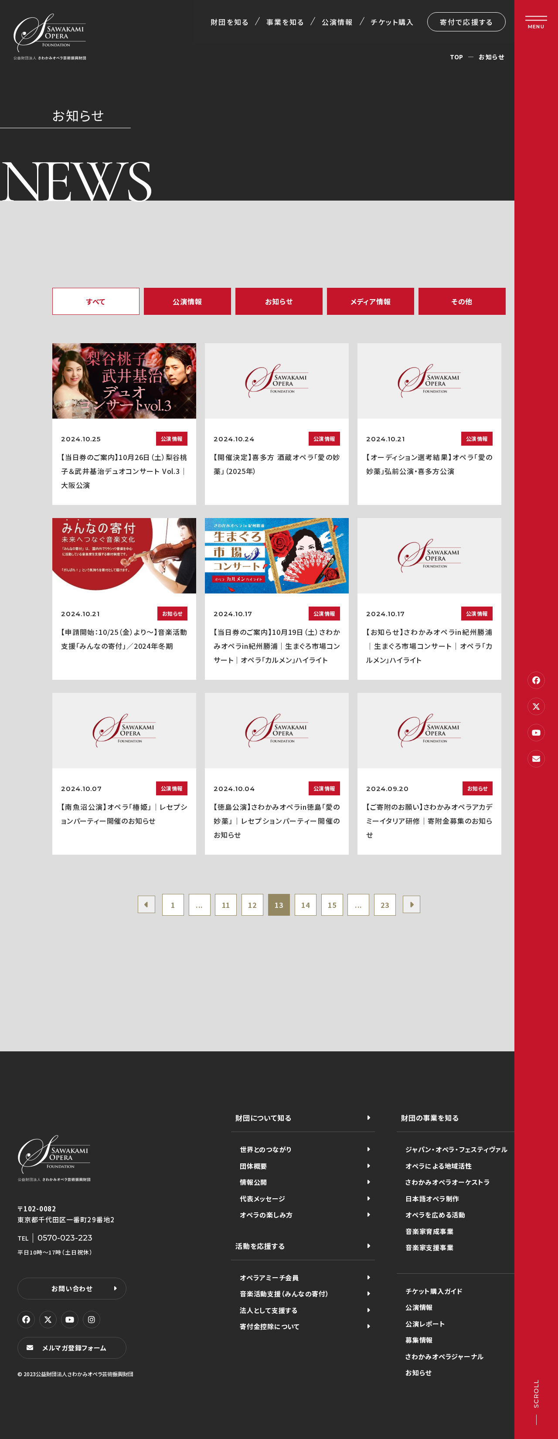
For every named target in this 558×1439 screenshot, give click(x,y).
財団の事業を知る (430, 1117)
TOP (456, 56)
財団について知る (263, 1117)
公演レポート (425, 1323)
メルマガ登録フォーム (74, 1347)
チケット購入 (392, 21)
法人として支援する (269, 1310)
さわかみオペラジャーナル (444, 1356)
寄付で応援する (466, 22)
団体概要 (253, 1165)
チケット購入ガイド (434, 1291)
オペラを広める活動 (435, 1214)
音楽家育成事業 (429, 1231)
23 (385, 905)
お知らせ (418, 1372)
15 (332, 905)
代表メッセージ (262, 1198)
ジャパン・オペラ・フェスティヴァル (456, 1149)
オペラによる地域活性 (438, 1165)
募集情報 (419, 1339)
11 (226, 905)
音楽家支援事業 (429, 1247)
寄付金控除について (270, 1326)
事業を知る (285, 21)
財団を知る (229, 21)
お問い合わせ (71, 1288)
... (199, 905)
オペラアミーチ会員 (269, 1277)
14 (305, 905)
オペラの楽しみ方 (266, 1214)
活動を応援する (260, 1246)
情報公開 (253, 1182)
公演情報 (337, 21)
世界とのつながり (266, 1149)
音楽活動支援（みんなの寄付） (285, 1293)
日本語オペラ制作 (432, 1198)
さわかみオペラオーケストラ (447, 1182)
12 (252, 905)
